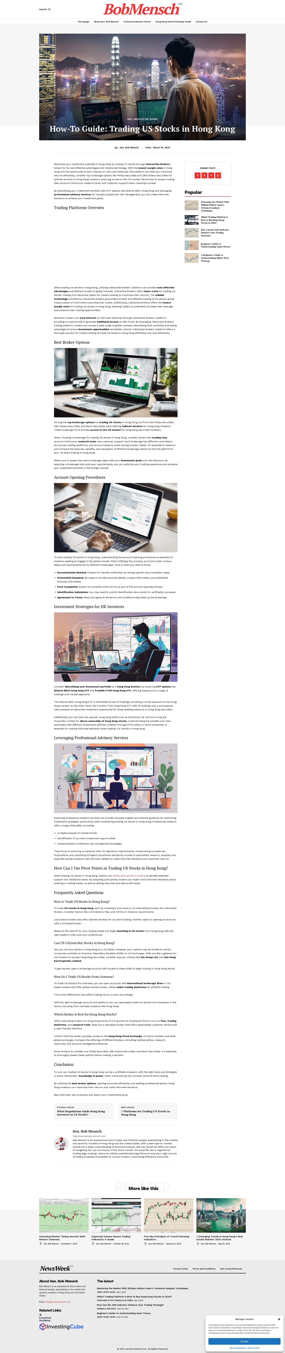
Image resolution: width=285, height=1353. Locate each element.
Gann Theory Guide (106, 1292)
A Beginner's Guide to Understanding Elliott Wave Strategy (215, 258)
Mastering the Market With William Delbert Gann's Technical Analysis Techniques (215, 206)
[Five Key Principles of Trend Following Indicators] (168, 1215)
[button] (279, 1319)
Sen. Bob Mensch (129, 147)
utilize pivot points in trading (129, 875)
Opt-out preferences (237, 1348)
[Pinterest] (211, 175)
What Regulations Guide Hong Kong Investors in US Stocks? (81, 1113)
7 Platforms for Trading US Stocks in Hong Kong (145, 1113)
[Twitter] (204, 175)
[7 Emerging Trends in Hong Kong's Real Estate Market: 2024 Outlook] (221, 1215)
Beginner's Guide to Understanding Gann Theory (215, 245)
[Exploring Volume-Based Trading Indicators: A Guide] (116, 1215)
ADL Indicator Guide (142, 119)
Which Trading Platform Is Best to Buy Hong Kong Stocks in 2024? (214, 220)
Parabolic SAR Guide (106, 1309)
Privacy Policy (254, 1348)
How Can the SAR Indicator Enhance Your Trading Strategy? (215, 232)
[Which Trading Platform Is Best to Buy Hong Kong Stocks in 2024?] (191, 220)
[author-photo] (41, 1243)
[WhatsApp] (218, 175)
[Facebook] (198, 175)
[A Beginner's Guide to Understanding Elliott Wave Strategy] (191, 258)
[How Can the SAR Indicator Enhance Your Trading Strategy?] (191, 232)
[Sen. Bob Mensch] (61, 1143)
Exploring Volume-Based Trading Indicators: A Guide (111, 1238)
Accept (244, 1341)
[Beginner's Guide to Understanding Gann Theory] (191, 245)
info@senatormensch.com (58, 1302)
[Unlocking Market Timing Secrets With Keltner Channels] (64, 1215)
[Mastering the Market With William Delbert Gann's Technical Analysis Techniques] (191, 205)
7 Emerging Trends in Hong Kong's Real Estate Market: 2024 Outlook (219, 1238)
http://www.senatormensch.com (89, 1136)
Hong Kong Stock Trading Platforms (115, 1300)
